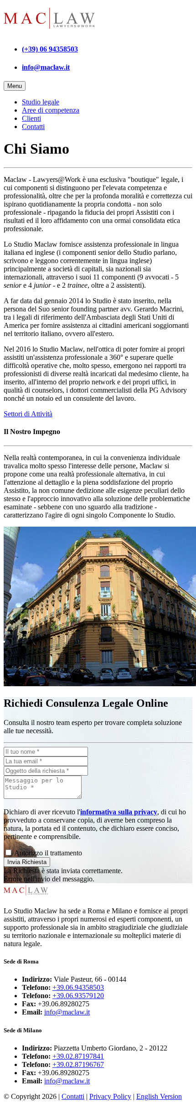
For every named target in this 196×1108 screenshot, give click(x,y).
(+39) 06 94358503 (50, 49)
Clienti (31, 118)
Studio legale (40, 102)
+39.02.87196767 (78, 1064)
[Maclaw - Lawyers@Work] (26, 895)
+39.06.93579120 (78, 995)
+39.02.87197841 (78, 1056)
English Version (159, 1096)
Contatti (33, 126)
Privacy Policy (110, 1096)
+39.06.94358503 (78, 987)
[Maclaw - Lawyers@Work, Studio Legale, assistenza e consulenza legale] (49, 31)
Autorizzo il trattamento (47, 853)
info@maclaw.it (46, 67)
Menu (14, 86)
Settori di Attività (28, 414)
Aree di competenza (50, 110)
